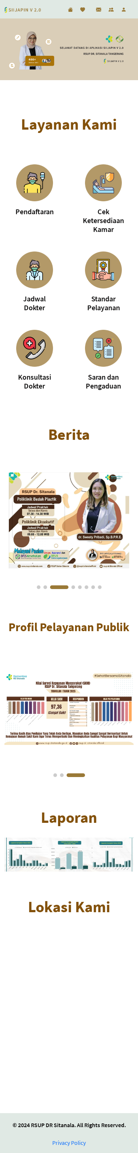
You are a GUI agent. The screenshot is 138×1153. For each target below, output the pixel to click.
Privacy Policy (69, 1142)
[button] (38, 587)
